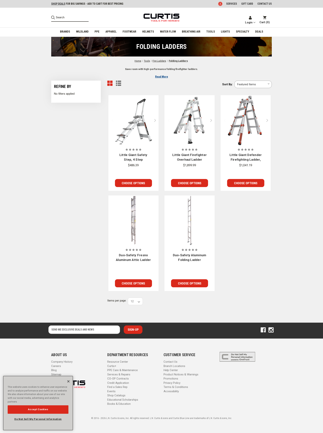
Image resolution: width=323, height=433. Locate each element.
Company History (62, 361)
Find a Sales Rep (117, 387)
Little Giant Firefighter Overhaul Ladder (189, 157)
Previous (111, 120)
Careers (56, 366)
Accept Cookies (38, 409)
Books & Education (119, 404)
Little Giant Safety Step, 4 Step (133, 157)
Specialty (242, 31)
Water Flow (168, 31)
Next (156, 120)
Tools (210, 31)
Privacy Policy (172, 383)
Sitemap (56, 374)
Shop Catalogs (116, 395)
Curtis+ (111, 366)
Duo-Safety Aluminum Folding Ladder (189, 257)
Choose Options (133, 183)
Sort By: (227, 84)
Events (111, 391)
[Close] (68, 381)
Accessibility (171, 391)
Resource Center (117, 361)
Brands (65, 31)
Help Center (171, 370)
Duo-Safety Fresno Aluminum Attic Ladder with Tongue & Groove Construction (133, 257)
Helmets (148, 31)
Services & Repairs (118, 374)
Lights (225, 31)
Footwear (129, 31)
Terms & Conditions (176, 387)
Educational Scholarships (122, 399)
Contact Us (170, 361)
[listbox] (253, 84)
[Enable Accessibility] (220, 3)
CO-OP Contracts (118, 378)
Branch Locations (174, 366)
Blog (54, 370)
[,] (133, 120)
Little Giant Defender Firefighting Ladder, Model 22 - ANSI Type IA (245, 157)
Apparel (111, 31)
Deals (259, 31)
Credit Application (118, 383)
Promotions (171, 378)
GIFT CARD (247, 3)
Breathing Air (191, 31)
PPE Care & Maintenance (122, 370)
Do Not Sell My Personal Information (38, 419)
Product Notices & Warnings (181, 374)
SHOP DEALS (58, 3)
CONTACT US (264, 3)
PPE (97, 31)
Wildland (82, 31)
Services (231, 3)
